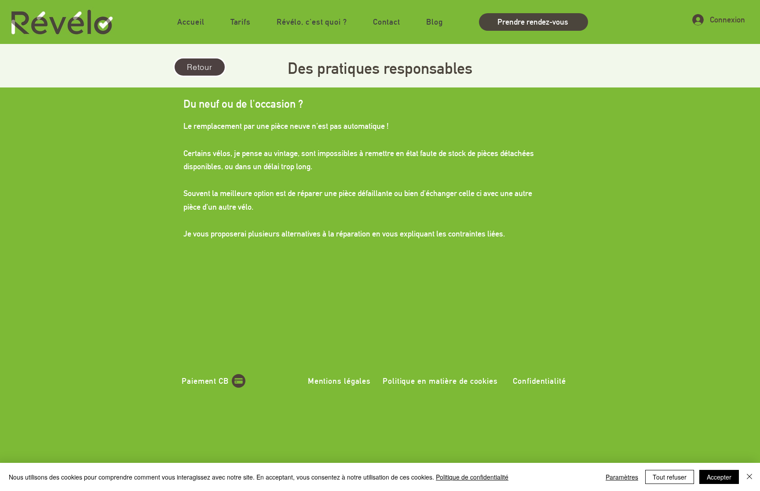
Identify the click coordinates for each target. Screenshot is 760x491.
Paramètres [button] (622, 477)
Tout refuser (670, 477)
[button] (311, 22)
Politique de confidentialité (472, 477)
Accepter (719, 477)
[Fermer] (749, 477)
